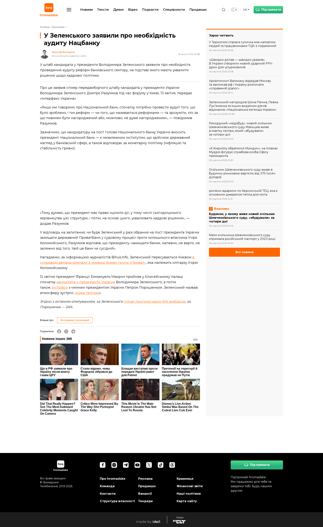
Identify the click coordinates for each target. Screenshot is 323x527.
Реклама (145, 478)
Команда (107, 486)
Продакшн (198, 9)
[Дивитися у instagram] (114, 465)
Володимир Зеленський (75, 320)
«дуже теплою (86, 293)
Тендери (145, 501)
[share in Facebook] (59, 331)
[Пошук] (223, 9)
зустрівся (59, 287)
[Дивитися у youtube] (137, 465)
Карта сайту (187, 501)
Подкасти (150, 9)
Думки (118, 9)
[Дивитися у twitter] (149, 465)
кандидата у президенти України (85, 282)
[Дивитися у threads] (172, 465)
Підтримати (271, 9)
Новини (86, 9)
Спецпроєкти (174, 9)
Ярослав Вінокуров (63, 52)
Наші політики (189, 493)
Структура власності (117, 501)
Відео (133, 9)
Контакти (108, 493)
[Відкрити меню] (69, 9)
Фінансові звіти (190, 486)
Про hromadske (112, 478)
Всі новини (245, 252)
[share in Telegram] (73, 331)
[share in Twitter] (66, 331)
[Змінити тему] (234, 9)
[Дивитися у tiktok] (160, 465)
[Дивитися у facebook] (102, 465)
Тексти (103, 9)
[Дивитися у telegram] (126, 465)
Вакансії (145, 493)
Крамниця (185, 478)
